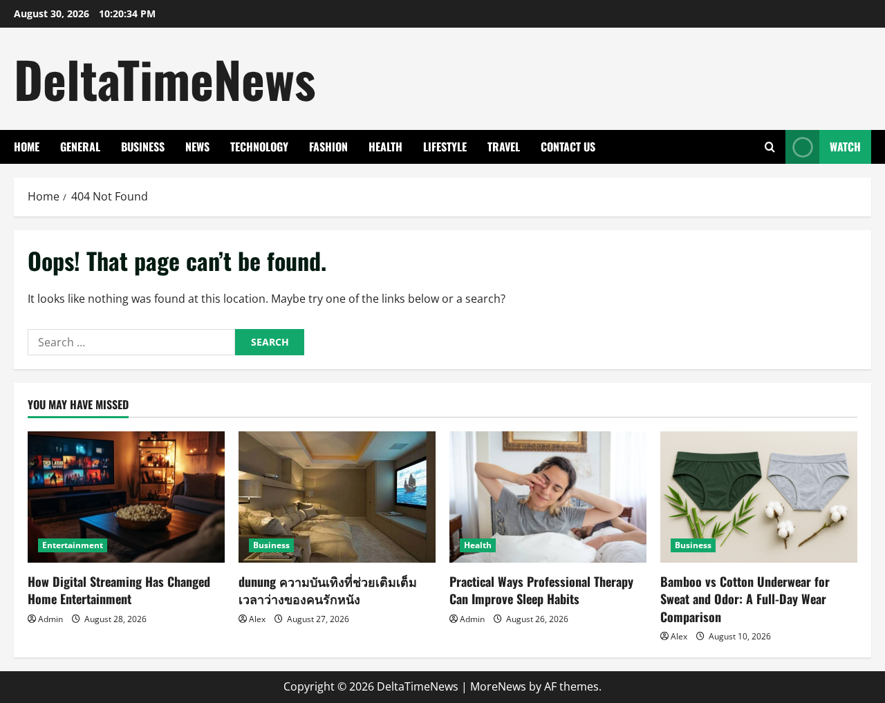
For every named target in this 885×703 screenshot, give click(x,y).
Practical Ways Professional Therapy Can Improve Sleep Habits (541, 590)
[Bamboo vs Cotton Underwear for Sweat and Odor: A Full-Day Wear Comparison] (758, 497)
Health (385, 146)
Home (26, 146)
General (80, 146)
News (197, 146)
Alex (257, 619)
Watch (845, 146)
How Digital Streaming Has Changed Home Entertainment (119, 590)
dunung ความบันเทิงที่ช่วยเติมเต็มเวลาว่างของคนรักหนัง (328, 590)
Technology (259, 146)
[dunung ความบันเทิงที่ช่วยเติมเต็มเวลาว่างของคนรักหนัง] (337, 497)
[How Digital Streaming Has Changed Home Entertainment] (126, 497)
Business (143, 146)
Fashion (328, 146)
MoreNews (498, 686)
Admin (50, 619)
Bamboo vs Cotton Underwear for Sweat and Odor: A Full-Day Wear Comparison (745, 598)
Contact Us (568, 146)
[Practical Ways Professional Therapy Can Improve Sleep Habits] (547, 497)
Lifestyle (445, 146)
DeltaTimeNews (165, 78)
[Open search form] (770, 146)
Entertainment (72, 545)
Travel (503, 146)
